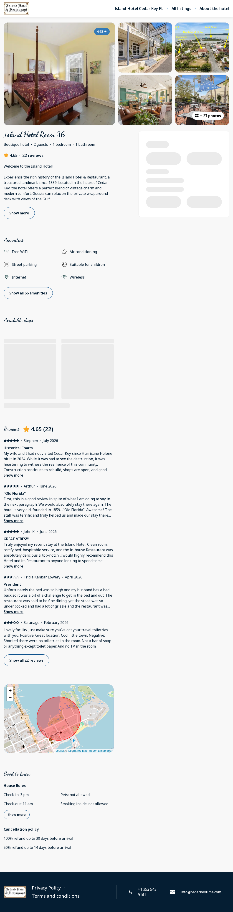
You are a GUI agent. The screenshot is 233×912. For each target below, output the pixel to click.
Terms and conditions (56, 896)
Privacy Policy (46, 888)
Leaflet (60, 750)
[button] (10, 690)
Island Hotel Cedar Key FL (138, 8)
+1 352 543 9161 (147, 892)
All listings (181, 8)
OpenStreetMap (78, 750)
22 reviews (32, 155)
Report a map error (100, 750)
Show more (13, 475)
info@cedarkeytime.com (201, 891)
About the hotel (214, 8)
